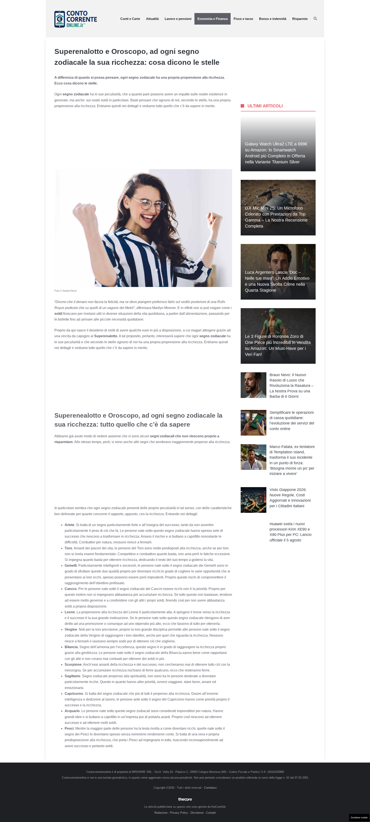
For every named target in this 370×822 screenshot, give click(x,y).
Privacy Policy (179, 812)
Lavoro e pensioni (178, 19)
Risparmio (300, 19)
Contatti (211, 812)
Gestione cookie (359, 817)
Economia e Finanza (212, 19)
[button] (315, 19)
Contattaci (210, 787)
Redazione (160, 812)
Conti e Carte (130, 19)
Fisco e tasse (243, 19)
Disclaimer (197, 812)
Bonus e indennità (272, 19)
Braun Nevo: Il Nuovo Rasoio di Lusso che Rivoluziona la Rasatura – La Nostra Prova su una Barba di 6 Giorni (291, 386)
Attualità (152, 19)
